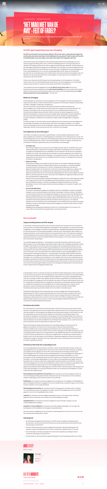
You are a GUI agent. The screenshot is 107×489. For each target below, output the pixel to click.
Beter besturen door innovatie (43, 18)
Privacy (36, 483)
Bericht (37, 460)
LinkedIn (37, 458)
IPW (4, 3)
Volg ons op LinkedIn (29, 477)
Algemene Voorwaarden (28, 483)
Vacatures (42, 483)
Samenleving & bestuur (30, 18)
